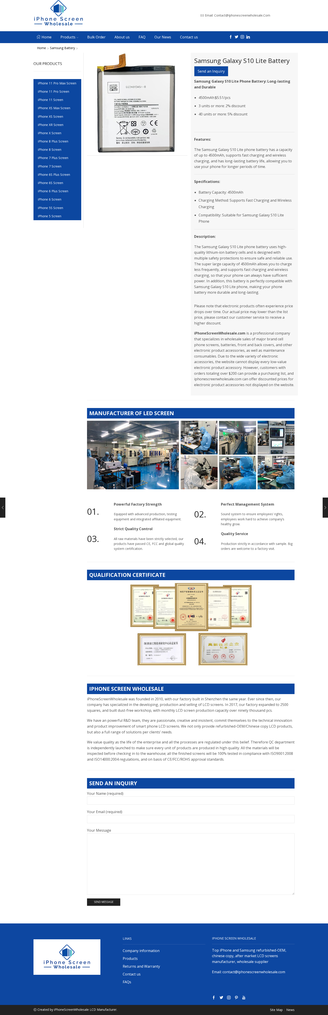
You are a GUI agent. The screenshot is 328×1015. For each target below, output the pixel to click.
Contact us (189, 37)
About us (122, 37)
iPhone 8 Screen (49, 149)
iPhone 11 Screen (50, 100)
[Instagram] (242, 37)
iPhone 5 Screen (49, 216)
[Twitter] (236, 37)
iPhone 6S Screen (50, 183)
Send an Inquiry (211, 71)
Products (67, 37)
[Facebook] (231, 37)
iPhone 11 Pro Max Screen (57, 83)
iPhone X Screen (49, 133)
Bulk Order (96, 37)
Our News (162, 37)
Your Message (99, 830)
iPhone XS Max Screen (54, 108)
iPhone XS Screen (50, 116)
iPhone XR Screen (50, 125)
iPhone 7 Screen (49, 166)
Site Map (276, 1010)
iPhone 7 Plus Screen (53, 158)
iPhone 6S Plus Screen (54, 174)
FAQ (142, 37)
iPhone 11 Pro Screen (53, 91)
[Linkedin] (248, 37)
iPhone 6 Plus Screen (53, 191)
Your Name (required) (105, 793)
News (290, 1010)
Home (47, 37)
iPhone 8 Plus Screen (53, 141)
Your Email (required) (104, 811)
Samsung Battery (62, 48)
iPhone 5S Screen (50, 208)
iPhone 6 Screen (49, 199)
